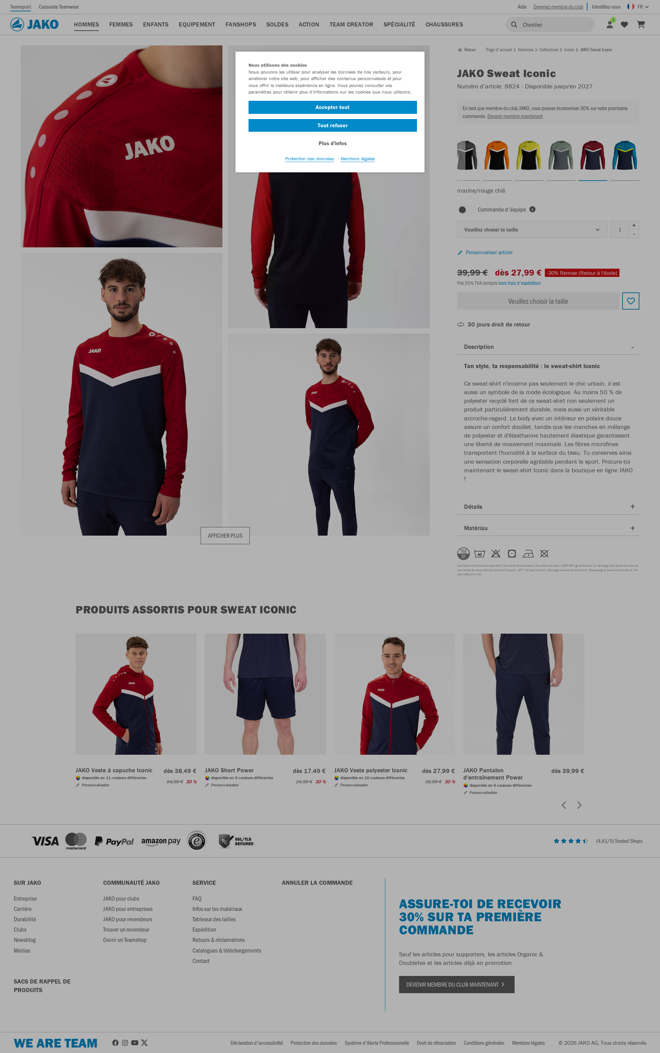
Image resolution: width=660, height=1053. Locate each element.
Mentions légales (358, 158)
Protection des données (309, 158)
